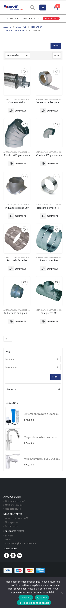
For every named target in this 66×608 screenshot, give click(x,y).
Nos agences (13, 18)
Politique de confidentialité (34, 602)
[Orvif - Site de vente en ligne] (13, 7)
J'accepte (25, 597)
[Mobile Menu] (42, 7)
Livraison (9, 539)
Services (9, 535)
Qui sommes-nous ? (15, 501)
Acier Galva (9, 99)
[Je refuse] (61, 592)
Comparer (20, 110)
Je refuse (42, 597)
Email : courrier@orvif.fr (17, 518)
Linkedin (19, 555)
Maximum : (11, 367)
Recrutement (11, 526)
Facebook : (6, 555)
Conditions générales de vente (20, 543)
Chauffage (19, 99)
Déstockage (51, 18)
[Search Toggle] (32, 7)
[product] (17, 80)
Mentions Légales (14, 504)
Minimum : (10, 359)
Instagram (13, 555)
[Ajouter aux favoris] (24, 71)
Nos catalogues (31, 18)
